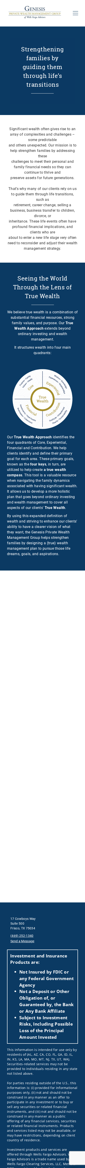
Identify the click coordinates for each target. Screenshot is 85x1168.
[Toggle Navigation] (75, 13)
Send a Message (22, 941)
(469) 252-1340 (21, 936)
